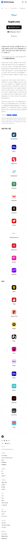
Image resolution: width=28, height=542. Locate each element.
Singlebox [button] (4, 464)
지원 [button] (3, 498)
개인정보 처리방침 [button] (6, 525)
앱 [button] (2, 471)
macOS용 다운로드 (15, 27)
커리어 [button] (3, 513)
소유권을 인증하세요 (9, 58)
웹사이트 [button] (15, 36)
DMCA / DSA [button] (5, 536)
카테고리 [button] (4, 475)
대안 (2, 281)
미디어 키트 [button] (4, 516)
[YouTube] (6, 440)
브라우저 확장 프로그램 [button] (7, 457)
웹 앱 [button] (3, 460)
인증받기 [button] (4, 484)
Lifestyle (9, 115)
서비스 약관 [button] (4, 534)
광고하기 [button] (4, 489)
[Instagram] (8, 440)
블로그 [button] (3, 500)
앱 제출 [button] (3, 487)
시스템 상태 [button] (4, 505)
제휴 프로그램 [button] (5, 502)
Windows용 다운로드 (15, 32)
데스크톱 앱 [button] (4, 455)
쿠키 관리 (3, 446)
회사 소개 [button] (4, 511)
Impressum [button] (4, 538)
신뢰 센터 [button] (4, 522)
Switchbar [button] (4, 462)
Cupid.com (22, 8)
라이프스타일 (13, 8)
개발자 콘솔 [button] (4, 482)
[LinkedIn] (4, 440)
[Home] (2, 8)
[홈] (7, 2)
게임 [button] (3, 473)
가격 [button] (3, 495)
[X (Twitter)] (2, 440)
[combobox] (8, 443)
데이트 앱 (14, 115)
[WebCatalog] (2, 436)
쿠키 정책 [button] (4, 527)
